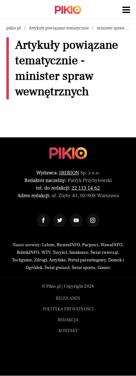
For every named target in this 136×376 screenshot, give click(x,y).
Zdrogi (40, 260)
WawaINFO (111, 245)
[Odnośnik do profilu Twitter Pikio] (59, 220)
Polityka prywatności (68, 309)
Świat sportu (83, 268)
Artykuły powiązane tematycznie (59, 28)
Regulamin (68, 298)
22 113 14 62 (85, 188)
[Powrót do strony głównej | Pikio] (68, 9)
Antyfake (57, 260)
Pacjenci (90, 245)
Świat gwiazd (57, 268)
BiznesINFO (68, 245)
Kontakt (68, 331)
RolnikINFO (28, 252)
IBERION (69, 173)
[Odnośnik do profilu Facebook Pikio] (43, 220)
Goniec (104, 268)
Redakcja (68, 320)
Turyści (60, 252)
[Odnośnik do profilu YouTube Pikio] (76, 220)
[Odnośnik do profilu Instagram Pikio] (92, 220)
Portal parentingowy (87, 260)
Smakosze (78, 252)
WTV (46, 252)
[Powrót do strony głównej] (68, 153)
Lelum (48, 245)
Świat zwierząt (104, 252)
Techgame (22, 260)
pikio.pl (13, 28)
